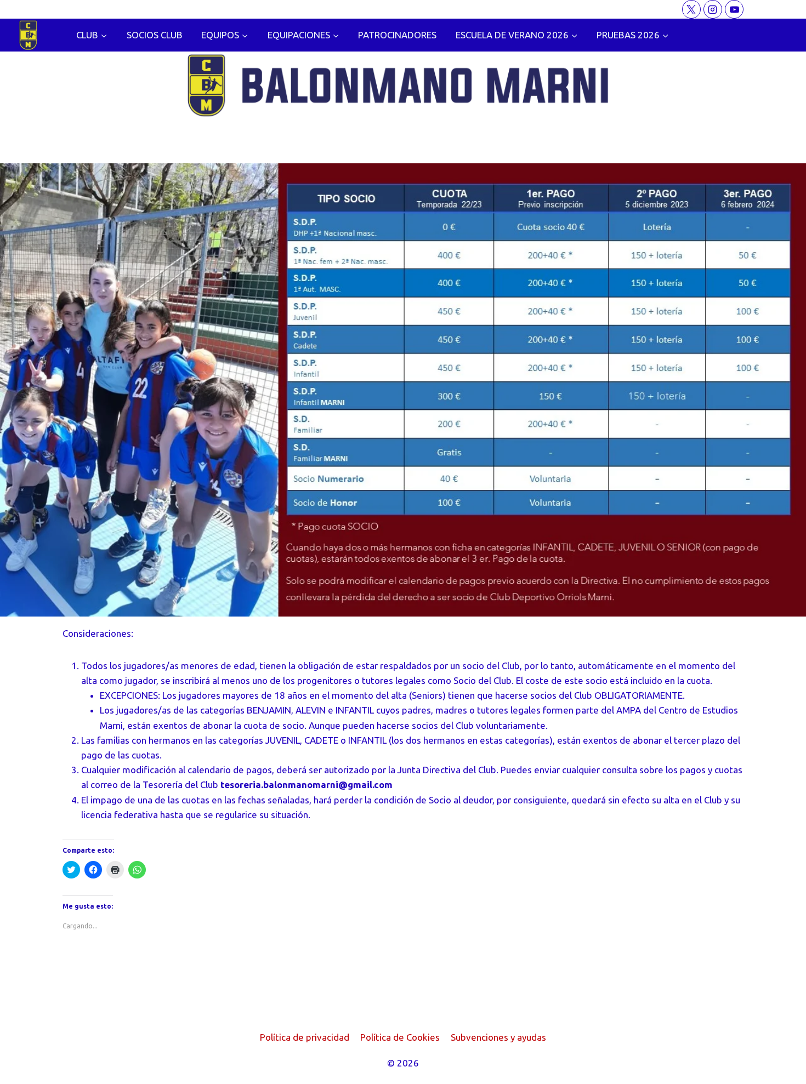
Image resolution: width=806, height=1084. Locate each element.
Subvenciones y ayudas (498, 1037)
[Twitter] (691, 9)
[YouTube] (734, 9)
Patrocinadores (397, 35)
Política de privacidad (304, 1037)
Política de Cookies (400, 1037)
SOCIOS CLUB (155, 35)
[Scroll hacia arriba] (778, 1067)
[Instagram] (712, 9)
